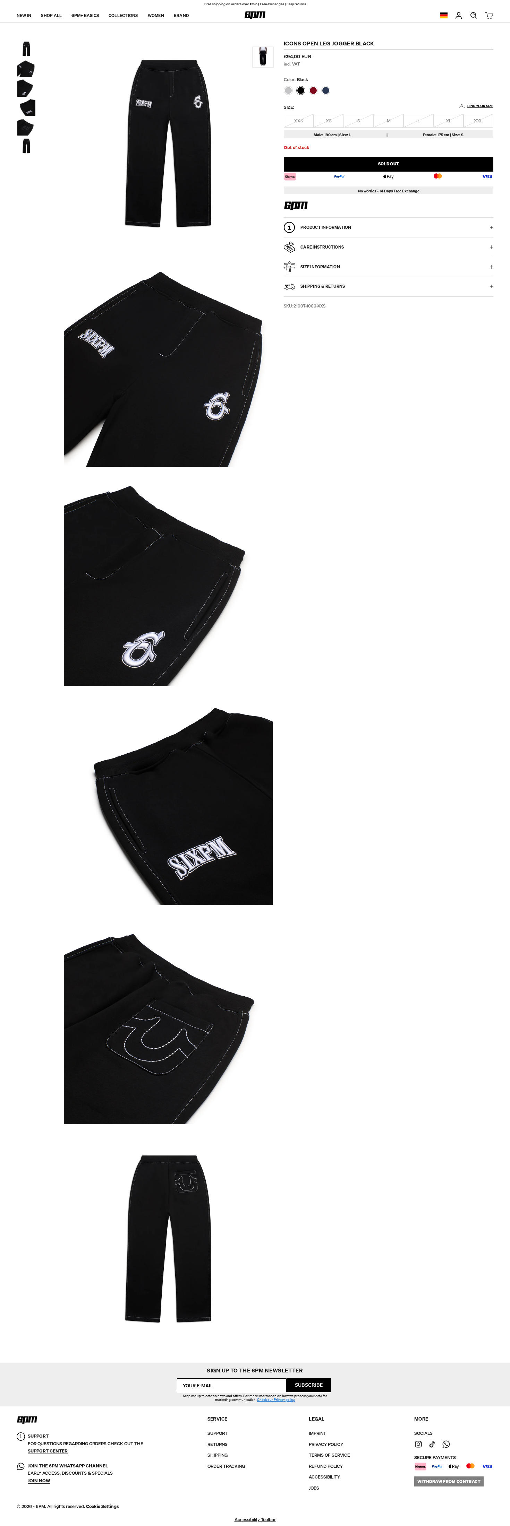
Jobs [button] (314, 1488)
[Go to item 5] (26, 126)
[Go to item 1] (26, 49)
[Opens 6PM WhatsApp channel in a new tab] (446, 1444)
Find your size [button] (480, 106)
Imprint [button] (317, 1433)
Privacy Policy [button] (326, 1444)
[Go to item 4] (26, 107)
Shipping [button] (217, 1455)
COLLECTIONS (123, 15)
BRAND (181, 15)
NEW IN (24, 15)
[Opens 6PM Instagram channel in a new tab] (418, 1444)
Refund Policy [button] (326, 1466)
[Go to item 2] (26, 68)
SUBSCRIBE (309, 1385)
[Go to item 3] (26, 87)
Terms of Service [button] (329, 1455)
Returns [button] (217, 1444)
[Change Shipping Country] (444, 15)
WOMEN (156, 15)
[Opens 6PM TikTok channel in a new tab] (432, 1444)
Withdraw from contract (449, 1481)
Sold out (388, 163)
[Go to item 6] (26, 146)
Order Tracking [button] (226, 1466)
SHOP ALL (51, 15)
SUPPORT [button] (217, 1433)
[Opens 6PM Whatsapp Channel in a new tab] (21, 1473)
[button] (288, 90)
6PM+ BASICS (85, 15)
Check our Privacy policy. (276, 1399)
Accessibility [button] (324, 1477)
